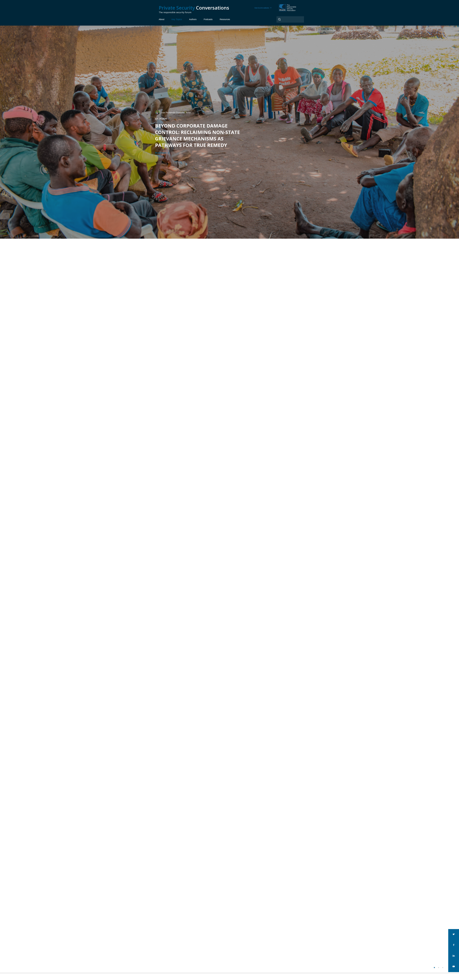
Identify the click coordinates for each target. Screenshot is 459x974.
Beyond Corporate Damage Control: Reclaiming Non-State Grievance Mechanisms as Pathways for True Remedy (197, 135)
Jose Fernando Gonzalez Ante (176, 112)
